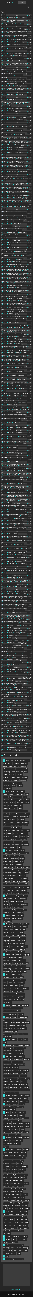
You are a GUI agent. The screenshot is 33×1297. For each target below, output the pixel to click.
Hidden (21, 977)
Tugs (16, 339)
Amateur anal (12, 766)
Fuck (23, 940)
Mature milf (11, 685)
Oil (14, 1109)
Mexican (5, 1076)
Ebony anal (6, 918)
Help (19, 270)
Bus (17, 791)
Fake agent (13, 949)
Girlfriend (26, 969)
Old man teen (11, 718)
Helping (25, 270)
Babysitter (10, 732)
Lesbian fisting (19, 1053)
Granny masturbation (20, 117)
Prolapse (20, 1123)
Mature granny (20, 39)
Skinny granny (18, 75)
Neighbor (14, 1095)
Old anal (25, 37)
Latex (14, 1045)
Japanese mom (22, 1017)
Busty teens (13, 847)
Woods (10, 184)
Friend (5, 938)
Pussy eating (18, 1132)
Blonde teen (11, 594)
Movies (5, 1087)
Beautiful (6, 814)
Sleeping (19, 1149)
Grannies (10, 311)
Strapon (5, 1158)
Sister (7, 1149)
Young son (10, 554)
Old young (10, 743)
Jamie (17, 352)
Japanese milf (7, 1037)
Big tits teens (22, 350)
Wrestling (20, 1245)
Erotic (13, 915)
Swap (9, 548)
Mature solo (6, 1067)
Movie (14, 1079)
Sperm (17, 1194)
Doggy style (6, 912)
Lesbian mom (11, 383)
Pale (9, 705)
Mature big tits (14, 1093)
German (18, 955)
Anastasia (11, 774)
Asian (16, 760)
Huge (9, 291)
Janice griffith (11, 111)
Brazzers (24, 811)
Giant (23, 619)
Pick (4, 409)
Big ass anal (6, 844)
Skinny (5, 1152)
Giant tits (10, 619)
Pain (4, 1121)
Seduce (20, 1183)
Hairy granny (11, 158)
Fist (24, 929)
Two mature (21, 577)
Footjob (25, 926)
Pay (9, 244)
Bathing (5, 847)
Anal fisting (6, 772)
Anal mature (6, 777)
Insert (5, 1014)
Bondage (11, 794)
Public (8, 1112)
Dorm (24, 910)
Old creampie (23, 33)
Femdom (26, 924)
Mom (15, 1056)
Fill (18, 946)
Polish (18, 1135)
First (17, 932)
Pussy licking (7, 1123)
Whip (4, 1250)
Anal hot (10, 325)
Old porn (24, 356)
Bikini (15, 402)
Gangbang (26, 955)
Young (5, 178)
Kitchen (10, 53)
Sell (9, 664)
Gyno (21, 963)
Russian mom (6, 320)
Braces (27, 598)
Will (9, 106)
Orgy (14, 1107)
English (20, 918)
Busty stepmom (8, 842)
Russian (8, 1137)
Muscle (15, 1090)
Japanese (8, 1017)
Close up (15, 861)
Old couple (20, 158)
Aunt (4, 763)
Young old (10, 653)
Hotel (5, 983)
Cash (16, 878)
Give (14, 422)
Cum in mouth (7, 861)
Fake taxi (6, 946)
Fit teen (21, 520)
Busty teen (20, 802)
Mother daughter (18, 142)
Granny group (11, 692)
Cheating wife (19, 864)
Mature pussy (11, 552)
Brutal (15, 808)
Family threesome (12, 736)
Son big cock (19, 554)
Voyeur (19, 1239)
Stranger (5, 1191)
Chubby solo (6, 881)
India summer (12, 1014)
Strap (16, 1208)
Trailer (16, 206)
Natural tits (6, 1101)
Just (22, 24)
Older (9, 322)
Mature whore (19, 743)
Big (9, 398)
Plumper (20, 1126)
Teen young (20, 700)
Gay (13, 955)
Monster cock (11, 642)
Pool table (11, 60)
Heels (22, 985)
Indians (14, 1005)
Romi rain (17, 1143)
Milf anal (23, 1073)
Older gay (17, 343)
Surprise (25, 1175)
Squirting (19, 1163)
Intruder (10, 356)
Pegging (5, 1118)
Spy (9, 300)
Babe (22, 830)
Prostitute (13, 1126)
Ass (28, 760)
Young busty (11, 563)
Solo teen (24, 1194)
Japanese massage (8, 1020)
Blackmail (6, 800)
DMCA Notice (21, 1294)
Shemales (21, 1172)
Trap (4, 1228)
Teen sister (6, 1234)
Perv (9, 461)
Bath (22, 814)
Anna (4, 783)
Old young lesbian (22, 606)
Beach (5, 794)
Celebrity (5, 864)
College (21, 858)
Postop (18, 287)
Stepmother (11, 162)
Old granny (11, 89)
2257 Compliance (12, 1294)
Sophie (19, 512)
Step (19, 1155)
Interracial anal (16, 1011)
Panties (17, 1118)
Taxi (4, 1222)
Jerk (4, 1025)
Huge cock (14, 994)
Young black (25, 178)
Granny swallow (19, 282)
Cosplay (21, 887)
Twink (4, 477)
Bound (5, 822)
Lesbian (8, 1045)
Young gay (11, 247)
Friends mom (6, 481)
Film (26, 946)
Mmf (14, 1065)
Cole (25, 594)
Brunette (22, 836)
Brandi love (22, 465)
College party (12, 884)
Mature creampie (24, 1090)
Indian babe (6, 1011)
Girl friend (16, 178)
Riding (20, 1137)
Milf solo (23, 1081)
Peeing (10, 1121)
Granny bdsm (21, 379)
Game (5, 963)
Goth (20, 969)
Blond (9, 533)
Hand (9, 138)
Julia (16, 1031)
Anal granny (11, 103)
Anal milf (18, 783)
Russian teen (14, 1140)
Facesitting (18, 929)
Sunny (9, 395)
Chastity (25, 872)
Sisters (5, 1177)
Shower (5, 1161)
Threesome (14, 1211)
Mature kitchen (18, 53)
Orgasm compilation (13, 516)
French (10, 926)
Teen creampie (12, 1228)
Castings (23, 890)
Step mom (6, 581)
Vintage (5, 85)
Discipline (20, 540)
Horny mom (11, 416)
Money (14, 1062)
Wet (19, 1253)
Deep (5, 907)
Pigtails (11, 1129)
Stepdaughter (22, 402)
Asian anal (24, 763)
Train (15, 360)
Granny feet (11, 616)
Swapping (10, 509)
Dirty (13, 912)
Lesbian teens (11, 29)
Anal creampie (22, 766)
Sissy (21, 1161)
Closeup (20, 884)
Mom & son (19, 130)
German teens (11, 285)
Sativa (25, 512)
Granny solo (16, 201)
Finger (23, 952)
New (15, 1098)
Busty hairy (6, 816)
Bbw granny (11, 119)
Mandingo (15, 1067)
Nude (10, 1098)
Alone (13, 786)
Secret (27, 1208)
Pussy (11, 1118)
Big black (10, 221)
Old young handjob (13, 147)
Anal (7, 760)
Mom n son (11, 130)
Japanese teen (21, 1025)
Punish (22, 1129)
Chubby (5, 853)
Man (20, 470)
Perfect (5, 1135)
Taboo (5, 1214)
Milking (27, 1079)
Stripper (10, 149)
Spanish (26, 1183)
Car (11, 856)
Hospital (5, 985)
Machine (20, 1079)
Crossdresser (14, 858)
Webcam (13, 1245)
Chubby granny (12, 350)
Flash (21, 932)
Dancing (19, 910)
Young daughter (19, 509)
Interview (19, 1008)
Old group (16, 395)
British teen (21, 718)
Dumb (15, 533)
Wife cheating (23, 1250)
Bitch (19, 847)
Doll (13, 910)
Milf (4, 490)
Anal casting (6, 786)
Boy (24, 797)
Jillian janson (11, 529)
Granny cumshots (21, 375)
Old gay (19, 594)
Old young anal (25, 206)
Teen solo (17, 1217)
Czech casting (7, 887)
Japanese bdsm (7, 1028)
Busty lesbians (12, 819)
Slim (4, 1197)
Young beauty (21, 217)
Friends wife (6, 935)
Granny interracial (22, 213)
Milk (9, 1062)
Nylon (5, 1098)
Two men (24, 255)
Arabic (5, 774)
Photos (26, 188)
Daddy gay (22, 468)
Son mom (10, 371)
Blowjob (12, 797)
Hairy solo (19, 537)
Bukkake (27, 802)
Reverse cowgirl (7, 1143)
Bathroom (6, 825)
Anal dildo (6, 780)
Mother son (11, 21)
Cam (22, 867)
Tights (25, 103)
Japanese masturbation (10, 1034)
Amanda (10, 145)
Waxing (10, 632)
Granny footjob (21, 616)
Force (12, 932)
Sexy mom (19, 259)
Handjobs (21, 994)
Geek (14, 474)
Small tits (16, 1177)
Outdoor (8, 1104)
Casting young (18, 85)
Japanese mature (15, 1023)
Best (13, 223)
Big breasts (6, 830)
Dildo (4, 898)
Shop (12, 1166)
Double (5, 901)
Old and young (12, 270)
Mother (5, 142)
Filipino (15, 468)
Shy (9, 1186)
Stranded (13, 1172)
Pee (27, 1118)
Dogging (12, 901)
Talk (10, 1231)
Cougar (14, 300)
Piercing (25, 1132)
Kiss (25, 1039)
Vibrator (5, 1242)
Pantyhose (21, 1115)
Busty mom (17, 331)
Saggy (13, 1149)
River (9, 261)
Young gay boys (24, 657)
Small (11, 1161)
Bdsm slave (24, 625)
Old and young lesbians (14, 420)
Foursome (22, 938)
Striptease (6, 1189)
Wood (10, 1250)
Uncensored (15, 1236)
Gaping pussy (7, 969)
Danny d (19, 907)
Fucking (23, 935)
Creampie (9, 850)
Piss (20, 1112)
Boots (16, 266)
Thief (26, 1222)
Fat (13, 935)
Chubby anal (21, 875)
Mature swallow (21, 563)
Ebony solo (20, 915)
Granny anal (12, 957)
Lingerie (17, 1048)
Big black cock (14, 839)
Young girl (17, 327)
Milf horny (10, 659)
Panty (17, 1129)
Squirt (24, 1155)
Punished (6, 1126)
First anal (15, 943)
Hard (12, 991)
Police (19, 1121)
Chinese (26, 853)
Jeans (20, 1034)
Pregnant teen (21, 166)
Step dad (15, 1180)
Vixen (24, 1239)
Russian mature (12, 79)
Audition (19, 786)
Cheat (5, 884)
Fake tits (12, 946)
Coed (9, 474)
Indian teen (12, 1008)
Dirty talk (6, 904)
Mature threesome (13, 274)
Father (18, 940)
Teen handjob (11, 217)
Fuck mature (25, 126)
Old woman (17, 393)
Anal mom (25, 777)
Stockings (6, 1163)
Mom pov (9, 1056)
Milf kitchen (21, 29)
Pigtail (9, 307)
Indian (8, 1005)
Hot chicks (21, 341)
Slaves (17, 625)
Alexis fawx (11, 298)
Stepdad (10, 339)
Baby (4, 819)
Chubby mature (21, 304)
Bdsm (12, 791)
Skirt (11, 1203)
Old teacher (17, 307)
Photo (9, 188)
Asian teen (11, 496)
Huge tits (14, 977)
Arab (12, 760)
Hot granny (15, 664)
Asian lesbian (16, 777)
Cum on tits (6, 870)
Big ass (5, 797)
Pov (24, 1112)
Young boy (20, 1259)
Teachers (10, 407)
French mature (22, 360)
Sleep (10, 1152)
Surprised (19, 1200)
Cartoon (5, 858)
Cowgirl (15, 887)
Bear (17, 388)
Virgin (4, 235)
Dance (12, 904)
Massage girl (22, 740)
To (28, 166)
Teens (11, 1214)
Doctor (25, 896)
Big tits (22, 791)
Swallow (10, 722)
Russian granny (12, 341)
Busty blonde (11, 48)
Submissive (6, 1194)
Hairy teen (25, 988)
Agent (5, 766)
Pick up (27, 1123)
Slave (23, 1158)
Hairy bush (21, 398)
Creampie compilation (9, 875)
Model (12, 1081)
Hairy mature (11, 17)
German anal (22, 971)
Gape (26, 963)
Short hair (20, 1186)
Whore (15, 1250)
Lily (9, 223)
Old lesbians (11, 336)
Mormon (14, 1084)
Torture (24, 1217)
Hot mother (19, 591)
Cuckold (5, 696)
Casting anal (6, 890)
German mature (18, 55)
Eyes (22, 388)
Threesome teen (19, 334)
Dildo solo (20, 912)
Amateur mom (20, 416)
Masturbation (7, 1065)
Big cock (5, 802)
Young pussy (11, 242)
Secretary (23, 1152)
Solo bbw (24, 1205)
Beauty (9, 833)
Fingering (6, 940)
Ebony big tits (7, 921)
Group (5, 957)
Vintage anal (13, 1242)
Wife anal (10, 37)
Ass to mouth (11, 669)
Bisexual (24, 825)
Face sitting (11, 442)
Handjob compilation (9, 999)
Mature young (16, 261)
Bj (28, 836)
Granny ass (19, 442)
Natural (10, 331)
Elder (9, 422)
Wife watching (25, 696)
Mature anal (21, 1065)
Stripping (26, 1200)
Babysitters (24, 732)
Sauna (16, 1161)
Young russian (22, 436)
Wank (12, 1248)
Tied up (16, 1222)
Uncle (9, 637)
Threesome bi (13, 1225)
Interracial (25, 1005)
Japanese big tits (8, 1031)
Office (5, 1107)
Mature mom (7, 1073)
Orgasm (15, 1104)
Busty (12, 2)
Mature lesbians (12, 232)
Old (4, 15)
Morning (16, 632)
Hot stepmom (11, 430)
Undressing (24, 1236)
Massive (5, 1093)
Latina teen (25, 201)
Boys (9, 126)
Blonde (13, 811)
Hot (11, 988)
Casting (16, 850)
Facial (11, 929)
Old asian (24, 640)
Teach (13, 398)
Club (26, 884)
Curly (13, 881)
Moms (17, 1081)
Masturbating (7, 1079)
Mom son (15, 715)
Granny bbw (11, 304)
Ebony (8, 915)
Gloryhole (13, 960)
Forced (14, 924)
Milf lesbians (11, 94)
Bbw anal (18, 797)
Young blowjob (20, 89)
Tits (26, 1219)
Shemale (25, 1149)
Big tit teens (11, 700)
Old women (21, 83)
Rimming (5, 1140)
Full (22, 946)
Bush (27, 398)
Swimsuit (18, 496)
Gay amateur (18, 518)
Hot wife (18, 653)
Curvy (21, 861)
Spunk (20, 483)
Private (5, 1129)
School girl (13, 1175)
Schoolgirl (14, 1169)
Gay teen (23, 687)
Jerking (25, 1034)
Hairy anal (6, 994)
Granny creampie (12, 33)
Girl (17, 966)
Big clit (18, 822)
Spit (13, 1194)
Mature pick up (25, 409)
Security (13, 1197)
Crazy (27, 887)
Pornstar (12, 1135)
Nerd (25, 1098)
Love (9, 230)
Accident (10, 507)
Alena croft (22, 232)
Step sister (10, 367)
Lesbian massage (12, 465)
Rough (14, 1137)
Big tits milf (24, 352)
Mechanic (10, 702)
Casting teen (7, 893)
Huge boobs (20, 983)
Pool (9, 201)
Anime (10, 763)
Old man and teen (19, 134)
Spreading (17, 1203)
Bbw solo (13, 800)
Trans (25, 1211)
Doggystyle (19, 901)
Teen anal (6, 689)
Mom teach (20, 383)
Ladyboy (27, 1045)
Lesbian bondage (8, 1053)
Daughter (5, 348)
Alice (19, 363)
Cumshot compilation (9, 872)
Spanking (16, 1152)
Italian (5, 1008)
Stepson (19, 427)
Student (5, 1175)
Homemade (6, 977)
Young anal (11, 42)
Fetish (17, 952)
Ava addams (15, 772)
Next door (15, 1101)
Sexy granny (18, 662)
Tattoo (5, 1231)
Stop (16, 204)
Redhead (26, 1137)
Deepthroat (23, 898)
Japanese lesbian (21, 1020)
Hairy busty (20, 999)
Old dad (10, 628)
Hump (22, 204)
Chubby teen (25, 870)
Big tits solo (23, 833)
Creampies (11, 586)
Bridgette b (20, 48)
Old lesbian (19, 298)
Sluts (27, 204)
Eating (16, 278)
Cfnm (15, 856)
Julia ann (5, 1023)
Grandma (6, 960)
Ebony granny (17, 197)
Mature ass (16, 477)
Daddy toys (21, 630)
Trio (21, 623)
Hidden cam (11, 983)
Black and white (18, 188)
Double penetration (21, 904)
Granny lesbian (12, 64)
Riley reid (6, 1147)
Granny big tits (21, 71)
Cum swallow (23, 878)
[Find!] (28, 7)
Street (18, 1158)
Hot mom (15, 481)
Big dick (5, 839)
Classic (27, 867)
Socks (9, 575)
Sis (8, 1197)
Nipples (27, 1095)
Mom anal (23, 1076)
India (19, 1005)
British (27, 800)
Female (13, 940)
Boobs (27, 814)
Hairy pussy (17, 988)
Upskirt (8, 1236)
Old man (11, 24)
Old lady (21, 58)
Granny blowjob (12, 58)
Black (27, 794)
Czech (5, 393)
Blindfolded (15, 836)
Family (5, 726)
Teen (7, 1211)
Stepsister (6, 1172)
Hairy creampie (20, 997)
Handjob (5, 255)
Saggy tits (22, 1169)
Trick (15, 1231)
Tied (16, 1219)
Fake (17, 935)
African (5, 769)
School (10, 197)
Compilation (13, 853)
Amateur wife (15, 780)
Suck (4, 1186)
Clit (13, 870)
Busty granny (11, 71)
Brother (12, 802)
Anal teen (19, 774)
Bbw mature (15, 844)
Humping (10, 204)
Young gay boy (12, 630)
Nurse (8, 1095)
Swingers (24, 1166)
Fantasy (5, 949)
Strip (8, 1169)
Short (5, 1208)
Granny (5, 226)
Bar (4, 833)
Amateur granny (12, 470)
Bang (14, 705)
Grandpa (10, 282)
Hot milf (10, 404)
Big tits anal (6, 836)
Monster (5, 1081)
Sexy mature (11, 192)
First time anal (13, 938)
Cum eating (11, 39)
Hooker (5, 988)
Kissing (20, 1039)
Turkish (10, 1222)
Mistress (25, 1070)
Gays (12, 966)
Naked (21, 1101)
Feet (14, 926)
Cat (22, 893)
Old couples (19, 672)
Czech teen (25, 393)
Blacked (16, 805)
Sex (12, 1189)
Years (9, 44)
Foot (19, 926)
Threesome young (12, 492)
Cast (11, 864)
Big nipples (25, 822)
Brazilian (15, 833)
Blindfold (11, 822)
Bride (12, 828)
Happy (18, 21)
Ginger (10, 316)
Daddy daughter (19, 507)
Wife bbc (13, 1253)
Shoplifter (13, 1191)
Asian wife (16, 763)
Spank (13, 1186)
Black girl (18, 828)
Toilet (21, 1222)
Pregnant (14, 1112)
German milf (11, 99)
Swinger (12, 1158)
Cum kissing (16, 548)
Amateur (5, 518)
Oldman (10, 334)
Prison (14, 1123)
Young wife (11, 649)
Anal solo (12, 769)
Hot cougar (11, 635)
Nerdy (16, 687)
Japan (15, 1017)
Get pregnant (11, 166)
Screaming (21, 1197)
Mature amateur (19, 371)
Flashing (5, 929)
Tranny (11, 1217)
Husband (17, 37)
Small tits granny (12, 171)
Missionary (16, 1073)
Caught (21, 856)
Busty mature (7, 808)
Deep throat (11, 907)
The (23, 395)
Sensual (10, 1208)
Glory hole (6, 966)
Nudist (20, 1098)
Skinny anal (6, 1205)
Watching (17, 696)
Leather (23, 1048)
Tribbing (20, 1231)
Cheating (5, 856)
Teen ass (19, 669)
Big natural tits (14, 814)
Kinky (4, 1042)
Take (24, 235)
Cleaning (17, 619)
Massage (21, 1056)
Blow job (24, 842)
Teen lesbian (11, 606)
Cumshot (6, 867)
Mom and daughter (20, 348)
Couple (13, 867)
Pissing (10, 1115)
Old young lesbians (22, 709)
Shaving (13, 1183)
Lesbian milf (20, 94)
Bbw (7, 791)
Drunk (5, 402)
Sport (23, 1189)
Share (9, 503)
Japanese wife (11, 1025)
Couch (26, 893)
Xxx (7, 1256)
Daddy (5, 24)
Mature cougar (12, 577)
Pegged (27, 1126)
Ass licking (11, 783)
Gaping (14, 971)
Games (15, 969)
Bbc (22, 794)
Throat (5, 1225)
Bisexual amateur (12, 447)
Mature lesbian (14, 1076)
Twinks (10, 459)
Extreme (14, 918)
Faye (16, 149)
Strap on (12, 1200)
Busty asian (23, 839)
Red (21, 1140)
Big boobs (21, 800)
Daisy (9, 749)
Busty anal (6, 828)
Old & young (20, 17)
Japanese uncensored (20, 1028)
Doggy (16, 898)
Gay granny (26, 327)
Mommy (18, 1070)
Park (11, 1132)
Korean (8, 1039)
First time (6, 932)
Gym (10, 963)
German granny (19, 544)
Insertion (20, 1014)
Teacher (5, 687)
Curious (21, 300)
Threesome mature (25, 736)
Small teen (6, 1183)
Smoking (5, 1155)
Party (4, 1115)
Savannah (21, 490)
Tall (20, 1225)
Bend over (17, 842)
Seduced (23, 1177)
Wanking (25, 1248)
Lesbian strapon (8, 1048)
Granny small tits (23, 171)
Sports (21, 1208)
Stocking (20, 1191)
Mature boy (16, 126)
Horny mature (21, 79)
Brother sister (24, 816)
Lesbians (20, 1045)
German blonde (12, 584)
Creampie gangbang (23, 881)
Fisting (8, 924)
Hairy (7, 974)
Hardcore (23, 980)
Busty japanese (15, 825)
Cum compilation (8, 878)
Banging (20, 705)
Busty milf (21, 819)
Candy (19, 872)
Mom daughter (23, 1084)
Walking (10, 278)
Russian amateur (12, 436)
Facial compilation (8, 952)
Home (16, 985)
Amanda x (17, 145)
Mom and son (7, 715)
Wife (7, 1245)
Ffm (4, 926)
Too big (26, 197)
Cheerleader (15, 890)
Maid (4, 1062)
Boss (18, 811)
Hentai (20, 974)
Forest (22, 943)
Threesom (10, 352)
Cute (17, 867)
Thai (21, 1211)
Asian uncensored (22, 769)
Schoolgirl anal (12, 540)
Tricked (11, 1219)
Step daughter (16, 1205)
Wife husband (20, 649)
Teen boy (25, 1228)
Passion (5, 1132)
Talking (25, 1225)
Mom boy (23, 581)
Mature (5, 55)
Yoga (13, 1259)
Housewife (10, 591)
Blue (17, 732)
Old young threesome (24, 570)
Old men (17, 255)
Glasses (15, 963)
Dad (4, 468)
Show (10, 1177)
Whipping (10, 625)
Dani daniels (6, 910)
